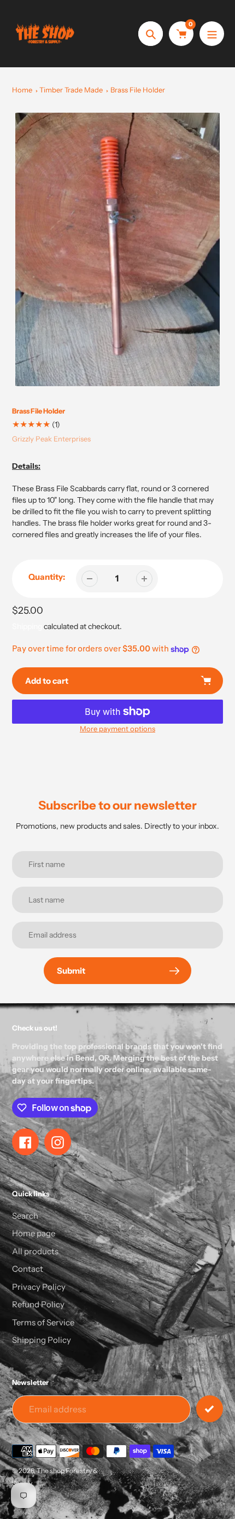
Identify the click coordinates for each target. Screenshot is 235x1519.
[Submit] (209, 1408)
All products (35, 1251)
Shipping (27, 626)
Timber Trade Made (71, 89)
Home (22, 89)
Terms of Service (43, 1322)
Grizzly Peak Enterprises (51, 438)
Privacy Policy (39, 1287)
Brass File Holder (137, 89)
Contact (27, 1269)
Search (25, 1215)
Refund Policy (38, 1304)
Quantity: (46, 577)
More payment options (117, 728)
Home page (33, 1233)
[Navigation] (211, 33)
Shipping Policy (41, 1340)
